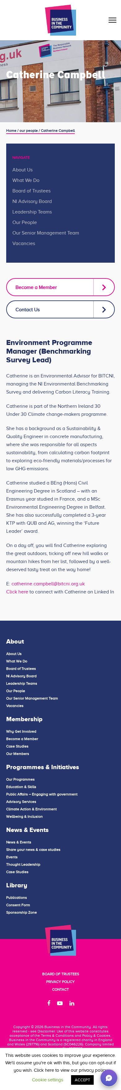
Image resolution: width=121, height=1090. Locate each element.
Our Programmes (20, 779)
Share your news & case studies (33, 849)
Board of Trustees (31, 191)
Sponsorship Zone (21, 912)
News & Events (18, 842)
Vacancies (23, 243)
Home (11, 130)
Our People (24, 222)
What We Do (25, 180)
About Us (22, 170)
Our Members (17, 754)
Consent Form (18, 905)
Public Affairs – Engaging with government (42, 794)
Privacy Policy (60, 982)
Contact (60, 989)
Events (12, 857)
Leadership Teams (32, 212)
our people (29, 130)
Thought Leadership (23, 864)
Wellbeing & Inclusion (24, 816)
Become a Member (36, 287)
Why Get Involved (21, 731)
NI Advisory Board (32, 201)
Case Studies (17, 746)
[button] (109, 1078)
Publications (16, 897)
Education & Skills (21, 787)
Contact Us (28, 309)
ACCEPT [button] (82, 1080)
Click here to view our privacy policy (70, 1070)
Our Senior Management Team (45, 233)
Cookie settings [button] (47, 1079)
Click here (17, 592)
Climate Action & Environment (31, 809)
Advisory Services (21, 801)
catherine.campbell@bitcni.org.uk (48, 584)
